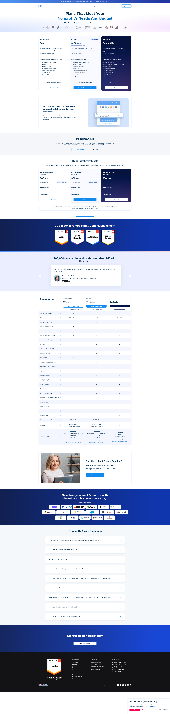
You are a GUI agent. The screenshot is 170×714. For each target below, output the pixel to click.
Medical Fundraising (96, 664)
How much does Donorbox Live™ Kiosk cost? (63, 607)
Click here (95, 206)
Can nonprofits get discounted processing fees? (64, 550)
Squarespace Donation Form (119, 664)
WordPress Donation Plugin (119, 662)
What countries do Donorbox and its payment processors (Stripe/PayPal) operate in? (75, 540)
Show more (152, 706)
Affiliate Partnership (77, 676)
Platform (86, 6)
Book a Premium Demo (119, 306)
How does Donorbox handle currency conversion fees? (66, 588)
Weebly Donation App (117, 668)
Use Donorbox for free (53, 87)
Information (75, 659)
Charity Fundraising (95, 669)
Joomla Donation (116, 671)
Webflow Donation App (118, 669)
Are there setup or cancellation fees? (60, 559)
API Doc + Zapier (116, 673)
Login (116, 6)
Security (74, 674)
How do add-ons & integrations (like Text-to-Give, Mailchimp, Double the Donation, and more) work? (80, 597)
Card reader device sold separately (73, 442)
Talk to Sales (80, 149)
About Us (74, 664)
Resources (100, 6)
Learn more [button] (85, 215)
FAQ (73, 669)
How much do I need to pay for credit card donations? (66, 569)
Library (74, 678)
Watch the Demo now (101, 1)
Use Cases (94, 659)
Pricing (93, 6)
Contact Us (75, 662)
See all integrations (84, 502)
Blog (73, 666)
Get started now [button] (85, 643)
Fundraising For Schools (97, 668)
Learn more (92, 50)
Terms (73, 671)
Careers (74, 668)
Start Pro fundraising (96, 306)
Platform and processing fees (53, 82)
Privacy (74, 673)
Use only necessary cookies (149, 709)
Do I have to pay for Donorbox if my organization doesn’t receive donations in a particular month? (79, 578)
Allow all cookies (135, 709)
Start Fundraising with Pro (85, 87)
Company (108, 6)
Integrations (115, 659)
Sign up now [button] (126, 6)
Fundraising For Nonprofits (97, 666)
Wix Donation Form (117, 666)
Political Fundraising (96, 662)
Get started (54, 199)
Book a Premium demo (116, 87)
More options (162, 709)
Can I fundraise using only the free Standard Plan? (64, 616)
